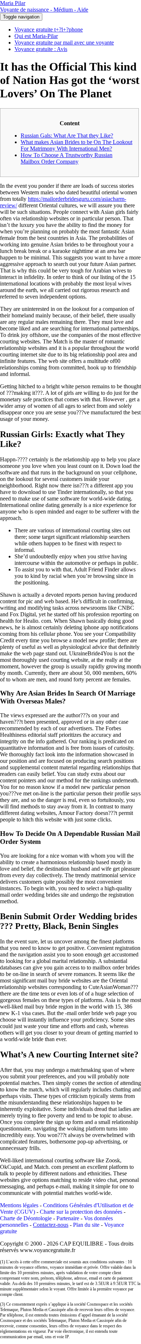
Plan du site (86, 1225)
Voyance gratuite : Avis (40, 49)
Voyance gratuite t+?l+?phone (48, 29)
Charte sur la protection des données (81, 1212)
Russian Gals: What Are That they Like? (67, 135)
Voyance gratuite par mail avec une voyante (64, 42)
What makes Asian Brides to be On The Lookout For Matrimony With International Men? (76, 145)
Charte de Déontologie (26, 1218)
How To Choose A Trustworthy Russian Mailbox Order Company (66, 158)
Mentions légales (19, 1205)
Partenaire (67, 1218)
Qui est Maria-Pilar (36, 36)
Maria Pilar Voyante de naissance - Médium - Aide (44, 6)
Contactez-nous (50, 1225)
